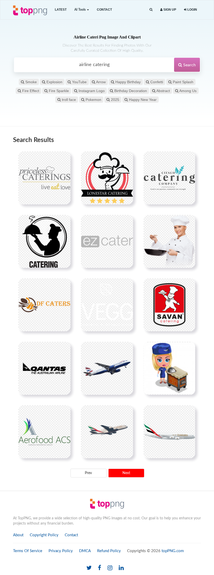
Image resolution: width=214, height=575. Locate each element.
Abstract (163, 91)
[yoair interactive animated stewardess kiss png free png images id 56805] (169, 368)
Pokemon (93, 100)
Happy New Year (142, 100)
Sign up (169, 9)
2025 (114, 100)
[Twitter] (89, 568)
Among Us (188, 91)
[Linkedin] (121, 568)
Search (189, 65)
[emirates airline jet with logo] (107, 432)
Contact (104, 9)
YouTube (79, 82)
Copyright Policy (44, 535)
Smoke (30, 82)
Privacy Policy (61, 551)
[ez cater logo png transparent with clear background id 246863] (107, 241)
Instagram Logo (91, 91)
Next (126, 473)
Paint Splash (182, 82)
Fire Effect (30, 91)
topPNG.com (173, 551)
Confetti (156, 82)
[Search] (151, 10)
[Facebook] (99, 568)
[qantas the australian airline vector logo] (44, 368)
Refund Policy (109, 551)
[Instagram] (110, 568)
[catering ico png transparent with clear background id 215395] (44, 241)
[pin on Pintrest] (63, 158)
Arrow (100, 82)
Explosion (53, 82)
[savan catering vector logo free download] (169, 305)
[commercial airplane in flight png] (107, 368)
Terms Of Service (27, 551)
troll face (68, 100)
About (18, 535)
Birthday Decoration (130, 91)
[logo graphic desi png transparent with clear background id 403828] (44, 305)
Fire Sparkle (58, 91)
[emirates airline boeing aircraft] (169, 432)
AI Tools (80, 9)
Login (192, 9)
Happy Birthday (127, 82)
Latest (61, 9)
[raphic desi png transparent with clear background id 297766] (169, 178)
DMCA (85, 551)
